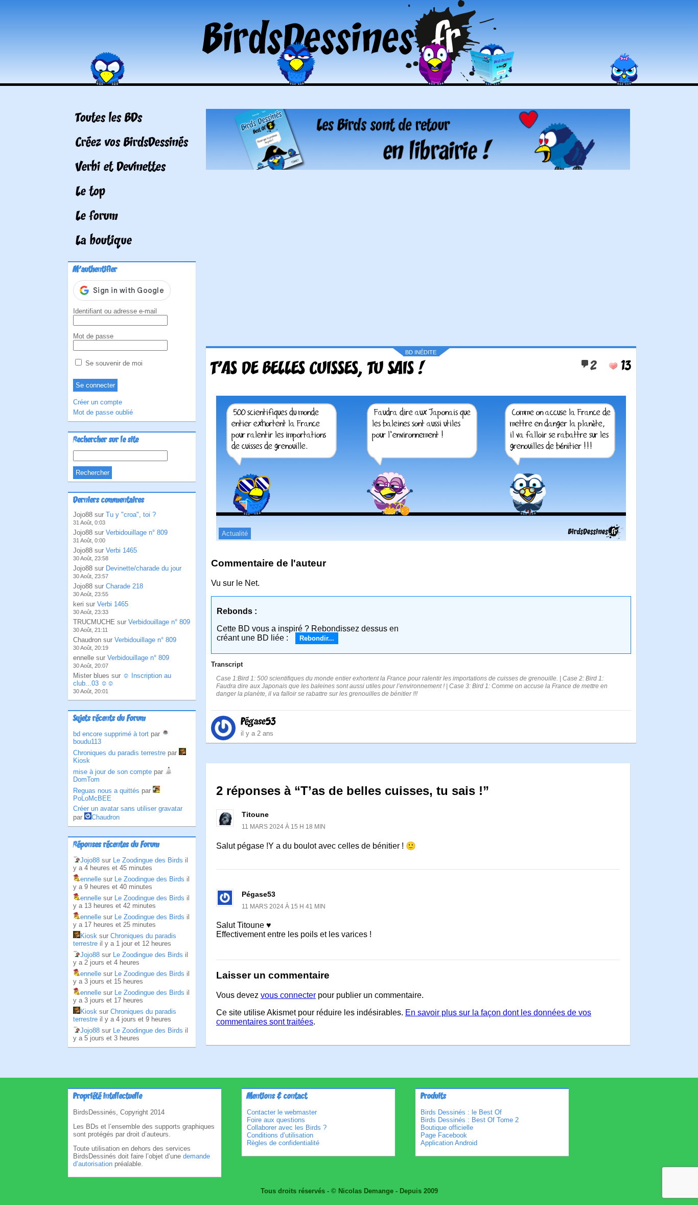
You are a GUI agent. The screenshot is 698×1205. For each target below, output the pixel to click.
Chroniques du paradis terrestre (119, 753)
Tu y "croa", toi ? (131, 514)
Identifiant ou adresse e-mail (115, 311)
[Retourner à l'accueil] (349, 78)
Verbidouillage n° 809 (137, 532)
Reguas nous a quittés (106, 790)
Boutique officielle (447, 1127)
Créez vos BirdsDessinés (132, 143)
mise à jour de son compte (112, 772)
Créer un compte (97, 402)
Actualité (235, 533)
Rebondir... (316, 638)
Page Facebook (444, 1135)
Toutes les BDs (109, 118)
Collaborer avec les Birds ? (287, 1127)
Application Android (449, 1143)
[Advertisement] (418, 254)
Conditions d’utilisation (280, 1135)
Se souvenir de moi (113, 363)
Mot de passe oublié (103, 412)
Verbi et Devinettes (121, 167)
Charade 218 (124, 586)
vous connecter (288, 995)
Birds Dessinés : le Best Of (461, 1112)
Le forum (97, 216)
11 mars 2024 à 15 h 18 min (283, 826)
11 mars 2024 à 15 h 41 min (283, 906)
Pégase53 (258, 722)
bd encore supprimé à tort (111, 734)
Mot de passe (93, 336)
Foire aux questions (276, 1120)
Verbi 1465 (121, 550)
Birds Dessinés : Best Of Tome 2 (470, 1120)
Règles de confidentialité (283, 1143)
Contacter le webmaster (282, 1112)
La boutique (104, 241)
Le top (90, 192)
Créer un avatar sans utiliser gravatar (127, 808)
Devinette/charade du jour (143, 568)
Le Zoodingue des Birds (148, 860)
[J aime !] (613, 366)
